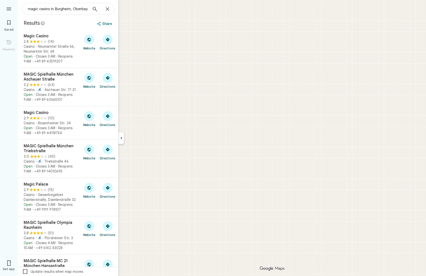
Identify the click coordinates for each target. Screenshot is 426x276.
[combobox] (58, 9)
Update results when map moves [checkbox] (52, 272)
